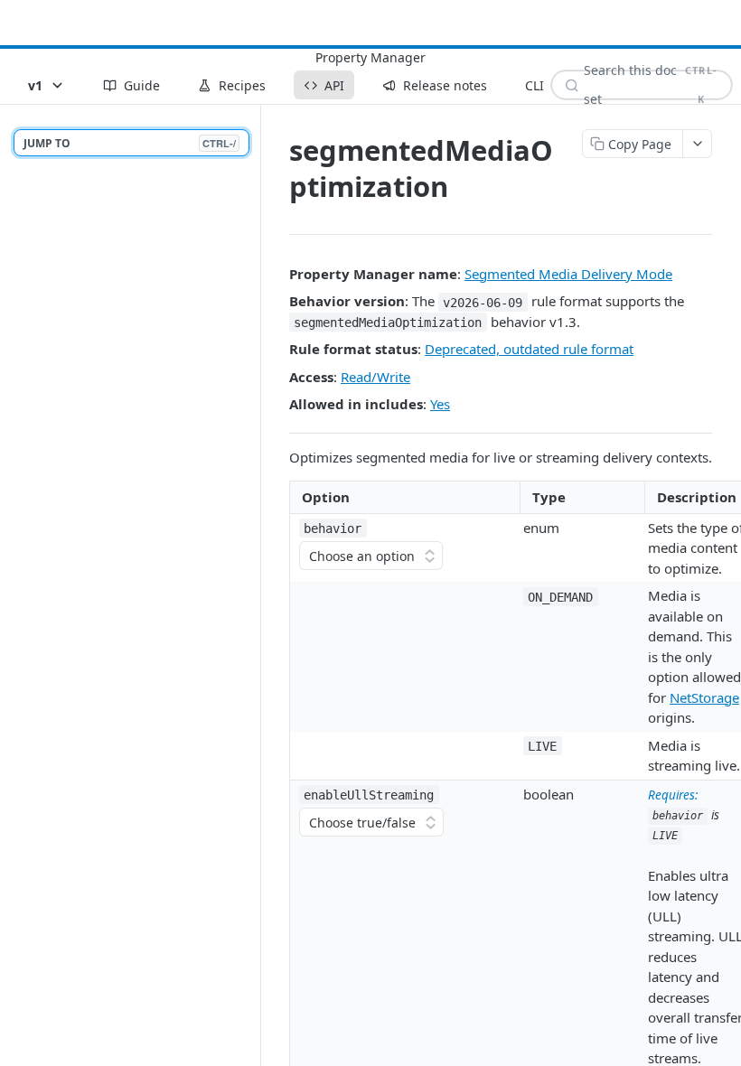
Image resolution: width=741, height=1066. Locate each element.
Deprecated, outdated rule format (529, 349)
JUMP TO (129, 143)
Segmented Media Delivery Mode (568, 274)
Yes (440, 404)
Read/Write (375, 377)
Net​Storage (704, 697)
